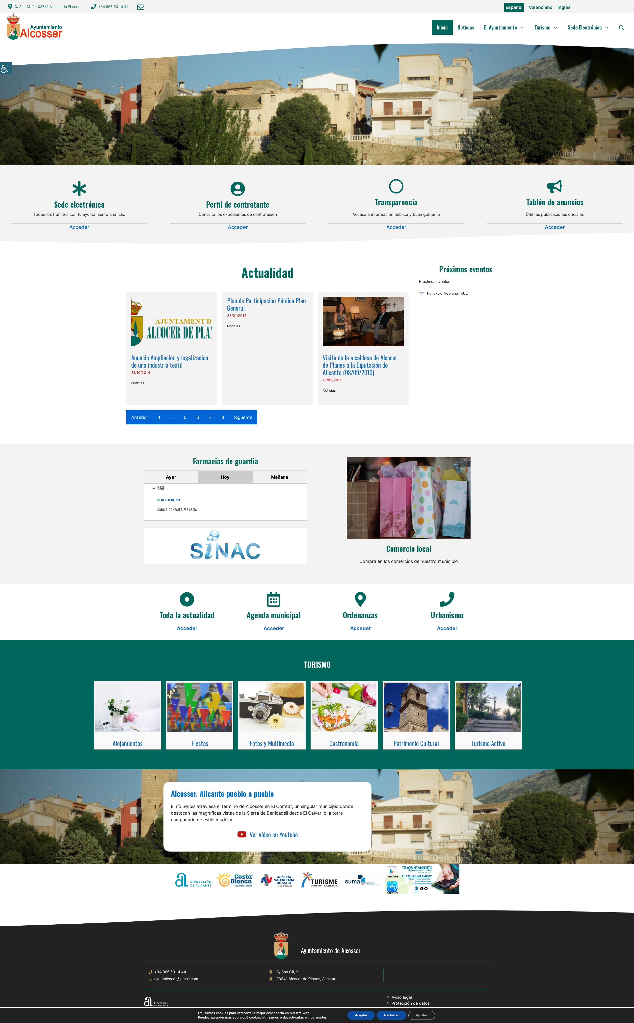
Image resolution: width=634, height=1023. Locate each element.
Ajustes (422, 1015)
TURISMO (317, 664)
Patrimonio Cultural (416, 743)
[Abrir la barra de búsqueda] (621, 27)
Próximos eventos (465, 269)
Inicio (442, 27)
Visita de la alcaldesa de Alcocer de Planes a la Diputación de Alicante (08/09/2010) (360, 365)
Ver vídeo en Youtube (274, 834)
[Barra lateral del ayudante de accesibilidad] (6, 68)
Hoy (225, 477)
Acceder (79, 227)
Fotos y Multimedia (272, 743)
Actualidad (267, 272)
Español (514, 7)
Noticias (466, 27)
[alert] (466, 293)
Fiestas (199, 743)
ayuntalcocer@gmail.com (176, 978)
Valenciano (541, 7)
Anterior (139, 417)
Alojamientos (128, 743)
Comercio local (408, 548)
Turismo (542, 27)
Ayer (171, 477)
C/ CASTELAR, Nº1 (168, 500)
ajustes (321, 1017)
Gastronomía (344, 743)
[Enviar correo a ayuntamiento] (141, 7)
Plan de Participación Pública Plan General (266, 304)
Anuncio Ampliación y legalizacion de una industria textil (169, 361)
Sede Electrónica (585, 27)
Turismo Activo (488, 743)
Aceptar (361, 1015)
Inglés (564, 7)
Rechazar (391, 1015)
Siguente (243, 417)
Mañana (279, 477)
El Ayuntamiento (500, 27)
